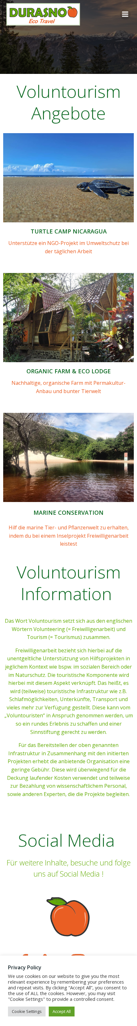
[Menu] (125, 14)
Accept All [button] (62, 1011)
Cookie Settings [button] (27, 1011)
